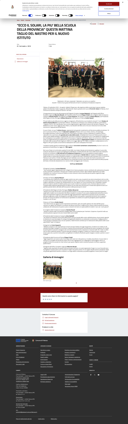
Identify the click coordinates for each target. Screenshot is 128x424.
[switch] (44, 15)
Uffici (17, 355)
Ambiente (42, 352)
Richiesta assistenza (45, 382)
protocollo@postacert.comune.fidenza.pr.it (26, 412)
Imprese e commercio (70, 352)
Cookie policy (25, 11)
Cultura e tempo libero (46, 364)
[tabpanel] (53, 271)
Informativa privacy (70, 377)
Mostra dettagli (79, 15)
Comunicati (27, 20)
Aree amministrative (21, 352)
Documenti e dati (20, 364)
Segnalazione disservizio (46, 379)
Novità (22, 20)
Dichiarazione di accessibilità (72, 379)
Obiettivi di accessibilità (71, 382)
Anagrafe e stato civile (46, 355)
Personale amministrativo (22, 362)
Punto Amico (19, 397)
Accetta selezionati (108, 9)
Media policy (54, 419)
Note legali (67, 384)
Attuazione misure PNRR (71, 386)
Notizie (91, 350)
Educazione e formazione (46, 367)
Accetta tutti (109, 4)
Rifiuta (109, 13)
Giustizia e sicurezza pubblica (72, 350)
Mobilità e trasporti (69, 355)
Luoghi (91, 364)
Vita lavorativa (68, 364)
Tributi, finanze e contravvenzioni (73, 359)
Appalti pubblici (44, 357)
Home (18, 20)
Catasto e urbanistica (45, 362)
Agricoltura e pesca (45, 350)
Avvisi (90, 355)
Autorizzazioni (44, 359)
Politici (17, 359)
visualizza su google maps (22, 378)
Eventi (91, 366)
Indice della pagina (21, 54)
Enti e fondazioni (20, 357)
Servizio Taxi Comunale (22, 404)
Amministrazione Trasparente (72, 374)
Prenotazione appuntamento (47, 377)
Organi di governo (20, 350)
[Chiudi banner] (122, 2)
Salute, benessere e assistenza (72, 357)
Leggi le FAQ (43, 374)
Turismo (67, 362)
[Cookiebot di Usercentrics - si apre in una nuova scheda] (12, 15)
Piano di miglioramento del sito (24, 419)
